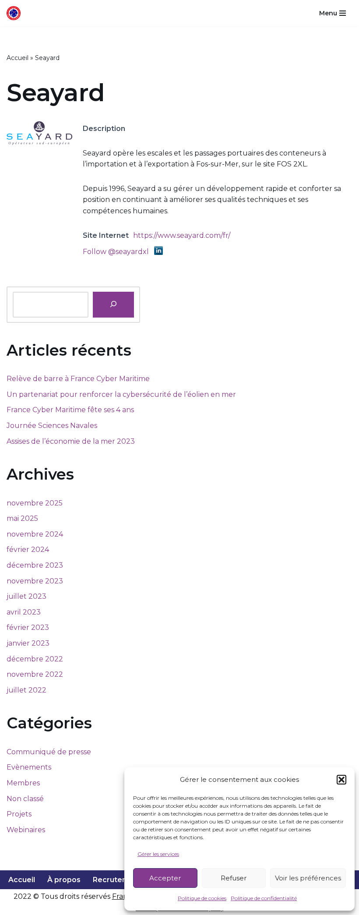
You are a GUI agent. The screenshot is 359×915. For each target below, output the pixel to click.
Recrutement (117, 880)
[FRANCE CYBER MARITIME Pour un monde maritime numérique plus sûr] (16, 13)
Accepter (165, 878)
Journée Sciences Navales (52, 425)
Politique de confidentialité (264, 898)
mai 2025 (22, 518)
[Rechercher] (113, 304)
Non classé (25, 799)
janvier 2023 (28, 643)
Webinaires (26, 830)
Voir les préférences (308, 878)
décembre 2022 (35, 659)
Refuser (233, 878)
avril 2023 (24, 612)
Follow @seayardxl (116, 251)
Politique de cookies (202, 898)
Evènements (29, 767)
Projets (19, 814)
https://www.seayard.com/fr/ (181, 235)
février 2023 (28, 627)
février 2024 (28, 549)
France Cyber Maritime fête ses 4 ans (70, 410)
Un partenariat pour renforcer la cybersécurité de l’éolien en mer (121, 394)
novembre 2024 (35, 534)
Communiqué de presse (49, 752)
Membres (23, 783)
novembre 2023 (35, 581)
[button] (341, 779)
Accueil (17, 58)
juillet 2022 (26, 690)
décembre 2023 (35, 565)
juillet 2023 (26, 596)
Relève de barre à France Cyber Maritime (78, 378)
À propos (64, 880)
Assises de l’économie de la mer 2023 (71, 441)
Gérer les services (158, 854)
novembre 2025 (35, 503)
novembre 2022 (35, 674)
